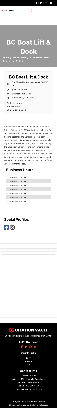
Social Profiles (14, 106)
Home (6, 57)
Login (28, 357)
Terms (28, 364)
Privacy (28, 361)
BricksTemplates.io (38, 405)
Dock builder (19, 57)
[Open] (31, 10)
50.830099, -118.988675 (24, 97)
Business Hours (14, 103)
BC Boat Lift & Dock (21, 93)
